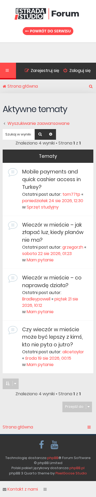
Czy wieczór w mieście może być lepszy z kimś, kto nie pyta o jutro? (52, 337)
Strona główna (18, 427)
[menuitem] (75, 71)
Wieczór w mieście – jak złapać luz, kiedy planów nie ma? (52, 232)
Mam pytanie (40, 260)
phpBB (52, 458)
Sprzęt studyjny (43, 207)
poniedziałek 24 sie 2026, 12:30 (52, 201)
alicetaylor (73, 352)
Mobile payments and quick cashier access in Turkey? (51, 179)
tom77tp (71, 194)
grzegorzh (72, 247)
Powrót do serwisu (50, 30)
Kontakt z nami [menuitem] (22, 489)
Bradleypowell (36, 299)
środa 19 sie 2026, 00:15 (48, 358)
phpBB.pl (77, 468)
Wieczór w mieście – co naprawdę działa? (52, 281)
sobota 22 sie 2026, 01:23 (47, 253)
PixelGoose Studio (71, 473)
